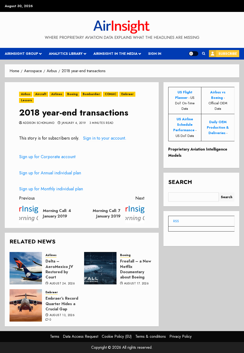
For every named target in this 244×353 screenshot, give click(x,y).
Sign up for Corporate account (47, 157)
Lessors (26, 100)
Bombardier (91, 94)
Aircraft (40, 94)
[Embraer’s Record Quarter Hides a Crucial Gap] (26, 305)
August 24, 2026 (62, 284)
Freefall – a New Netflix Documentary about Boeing (135, 269)
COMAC (110, 94)
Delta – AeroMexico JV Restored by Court (59, 269)
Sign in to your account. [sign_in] (104, 138)
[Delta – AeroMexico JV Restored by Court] (26, 268)
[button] (204, 53)
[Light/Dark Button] (193, 53)
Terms (54, 336)
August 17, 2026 (136, 284)
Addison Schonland (38, 123)
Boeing (72, 94)
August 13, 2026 (62, 315)
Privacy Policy (180, 336)
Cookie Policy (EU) (117, 336)
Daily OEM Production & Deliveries (218, 127)
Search (180, 182)
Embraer (127, 94)
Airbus (25, 94)
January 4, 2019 (74, 123)
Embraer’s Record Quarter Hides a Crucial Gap (62, 304)
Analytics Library (66, 53)
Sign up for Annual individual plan (50, 173)
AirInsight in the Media (115, 53)
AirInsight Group (21, 53)
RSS (176, 221)
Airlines (56, 94)
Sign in (154, 53)
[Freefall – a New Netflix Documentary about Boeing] (100, 268)
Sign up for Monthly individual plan (51, 189)
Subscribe (228, 53)
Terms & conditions (150, 336)
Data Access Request (80, 336)
